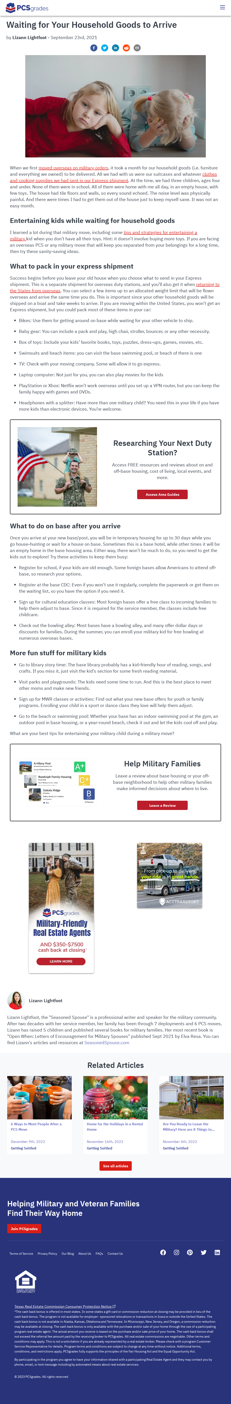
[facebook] (93, 47)
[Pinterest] (190, 1252)
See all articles (115, 1166)
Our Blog (68, 1254)
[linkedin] (115, 47)
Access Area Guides (162, 494)
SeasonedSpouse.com (106, 1042)
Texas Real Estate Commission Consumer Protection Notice (63, 1306)
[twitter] (104, 47)
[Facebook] (163, 1252)
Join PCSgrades (24, 1228)
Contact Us (115, 1254)
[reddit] (126, 47)
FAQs (99, 1254)
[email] (137, 47)
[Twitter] (203, 1252)
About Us (84, 1254)
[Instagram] (176, 1252)
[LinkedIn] (217, 1252)
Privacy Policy (47, 1254)
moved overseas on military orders (73, 168)
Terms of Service (21, 1254)
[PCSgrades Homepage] (27, 7)
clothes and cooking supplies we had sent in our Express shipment (113, 177)
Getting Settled (23, 1148)
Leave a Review (162, 805)
